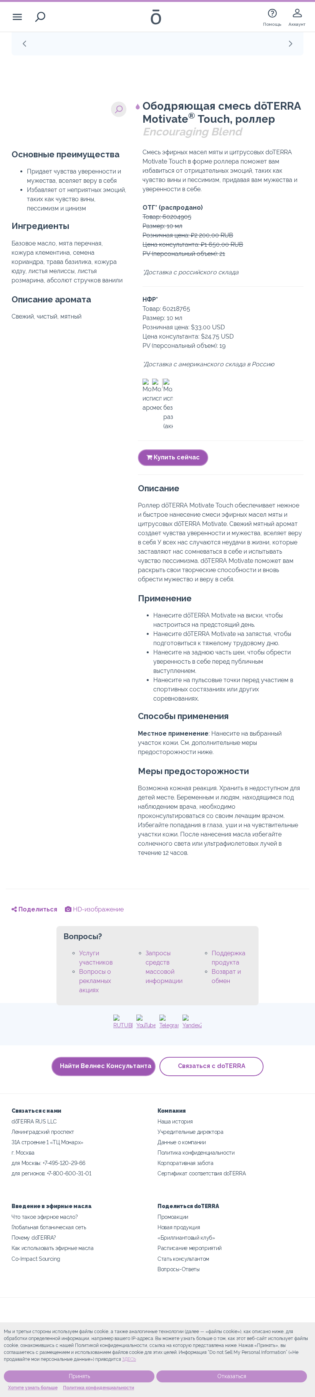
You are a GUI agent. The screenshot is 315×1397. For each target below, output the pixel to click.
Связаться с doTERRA (211, 1066)
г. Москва (23, 1152)
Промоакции (173, 1216)
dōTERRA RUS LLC (34, 1121)
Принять (79, 1376)
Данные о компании (182, 1142)
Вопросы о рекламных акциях (95, 981)
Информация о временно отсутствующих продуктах (153, 43)
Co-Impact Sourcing (36, 1258)
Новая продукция (179, 1227)
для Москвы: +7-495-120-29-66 (48, 1163)
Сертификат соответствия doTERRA (201, 1173)
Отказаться (231, 1376)
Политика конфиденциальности (98, 1387)
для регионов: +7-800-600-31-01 (51, 1173)
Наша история (175, 1121)
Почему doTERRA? (34, 1237)
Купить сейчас (176, 457)
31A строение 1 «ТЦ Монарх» (47, 1142)
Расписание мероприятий (190, 1248)
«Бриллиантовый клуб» (186, 1237)
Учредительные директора (191, 1131)
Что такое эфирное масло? (45, 1216)
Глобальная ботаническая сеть (49, 1227)
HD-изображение (97, 909)
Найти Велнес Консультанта (105, 1066)
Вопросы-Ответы (179, 1269)
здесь (129, 1359)
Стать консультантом (183, 1258)
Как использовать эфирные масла (53, 1248)
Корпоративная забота (186, 1163)
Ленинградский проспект (43, 1131)
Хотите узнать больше (33, 1387)
